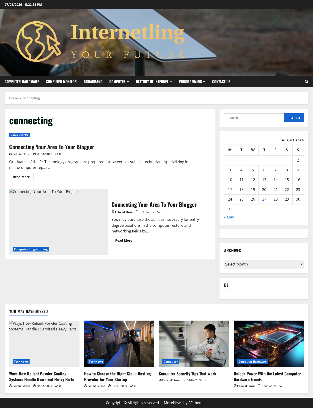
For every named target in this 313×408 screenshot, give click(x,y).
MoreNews (173, 402)
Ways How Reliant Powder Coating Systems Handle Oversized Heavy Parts (41, 376)
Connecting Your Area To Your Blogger (51, 147)
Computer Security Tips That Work (187, 374)
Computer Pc (19, 135)
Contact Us (221, 81)
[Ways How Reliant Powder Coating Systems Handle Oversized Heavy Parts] (44, 344)
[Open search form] (306, 81)
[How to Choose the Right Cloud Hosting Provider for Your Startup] (119, 344)
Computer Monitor (61, 81)
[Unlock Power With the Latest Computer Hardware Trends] (269, 344)
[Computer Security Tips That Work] (194, 344)
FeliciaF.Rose (21, 154)
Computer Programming (31, 249)
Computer (117, 81)
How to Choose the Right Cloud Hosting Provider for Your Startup (117, 376)
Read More (23, 177)
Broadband (93, 81)
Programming (190, 81)
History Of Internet (152, 81)
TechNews (21, 361)
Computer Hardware (22, 81)
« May (229, 217)
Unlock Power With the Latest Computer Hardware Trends (267, 376)
